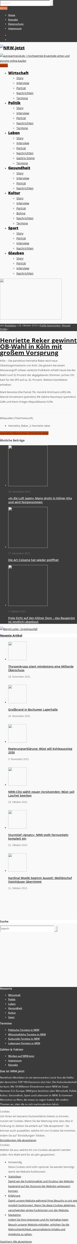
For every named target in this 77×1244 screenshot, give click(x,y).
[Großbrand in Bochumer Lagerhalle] (17, 702)
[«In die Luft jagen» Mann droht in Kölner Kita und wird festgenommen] (28, 485)
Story (19, 78)
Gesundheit (19, 167)
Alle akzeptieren (26, 1140)
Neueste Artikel (11, 635)
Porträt (21, 88)
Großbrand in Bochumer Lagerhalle (33, 709)
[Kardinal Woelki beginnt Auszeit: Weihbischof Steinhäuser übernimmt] (17, 870)
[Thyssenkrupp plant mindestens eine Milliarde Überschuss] (17, 659)
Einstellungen (8, 1140)
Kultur (14, 192)
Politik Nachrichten (50, 325)
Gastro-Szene (25, 158)
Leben (14, 132)
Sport (13, 227)
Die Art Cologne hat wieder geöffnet (33, 560)
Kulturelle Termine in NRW (24, 1038)
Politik (14, 102)
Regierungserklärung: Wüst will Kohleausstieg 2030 (40, 750)
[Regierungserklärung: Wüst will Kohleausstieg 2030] (17, 741)
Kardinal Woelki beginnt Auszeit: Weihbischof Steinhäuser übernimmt (40, 880)
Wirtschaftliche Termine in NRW (27, 1034)
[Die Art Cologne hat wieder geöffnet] (28, 547)
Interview (22, 83)
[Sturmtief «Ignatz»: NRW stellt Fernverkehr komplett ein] (17, 827)
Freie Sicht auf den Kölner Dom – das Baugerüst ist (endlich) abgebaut (41, 620)
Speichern (6, 1241)
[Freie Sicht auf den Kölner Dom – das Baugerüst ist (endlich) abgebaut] (28, 605)
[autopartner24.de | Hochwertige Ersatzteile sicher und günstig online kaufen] (38, 61)
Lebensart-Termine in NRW (24, 1043)
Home (11, 15)
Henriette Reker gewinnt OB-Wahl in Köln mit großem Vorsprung (38, 346)
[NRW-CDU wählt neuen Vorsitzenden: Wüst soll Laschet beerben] (17, 785)
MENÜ (3, 8)
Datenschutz (16, 24)
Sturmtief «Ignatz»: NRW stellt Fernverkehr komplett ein (38, 836)
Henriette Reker (9, 433)
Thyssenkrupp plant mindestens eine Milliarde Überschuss (41, 668)
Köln (35, 433)
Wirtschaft (18, 72)
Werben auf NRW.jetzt (21, 1056)
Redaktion (10, 325)
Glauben (16, 252)
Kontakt (13, 19)
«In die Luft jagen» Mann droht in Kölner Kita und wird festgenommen (40, 500)
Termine (22, 98)
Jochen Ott (25, 433)
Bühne (20, 213)
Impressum (15, 28)
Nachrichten (24, 93)
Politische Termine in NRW (23, 1030)
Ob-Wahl (43, 433)
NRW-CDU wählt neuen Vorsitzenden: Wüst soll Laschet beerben (41, 793)
